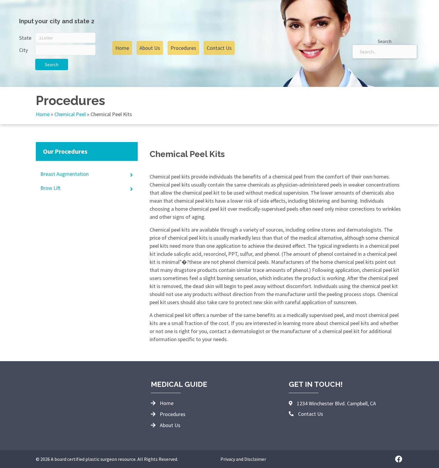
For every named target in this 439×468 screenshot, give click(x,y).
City (23, 50)
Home (43, 114)
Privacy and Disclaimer (243, 459)
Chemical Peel (70, 114)
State (25, 37)
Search (52, 64)
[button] (398, 459)
